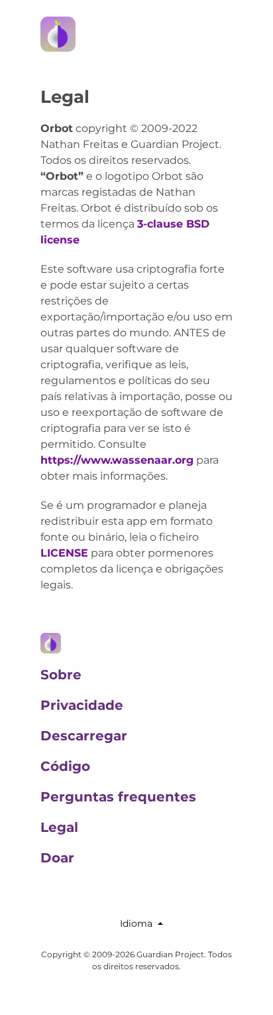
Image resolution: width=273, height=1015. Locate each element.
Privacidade (81, 705)
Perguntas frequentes (118, 797)
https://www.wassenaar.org (116, 460)
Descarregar (83, 736)
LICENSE (64, 553)
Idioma (136, 923)
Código (65, 766)
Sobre (61, 675)
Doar (57, 858)
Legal (59, 827)
